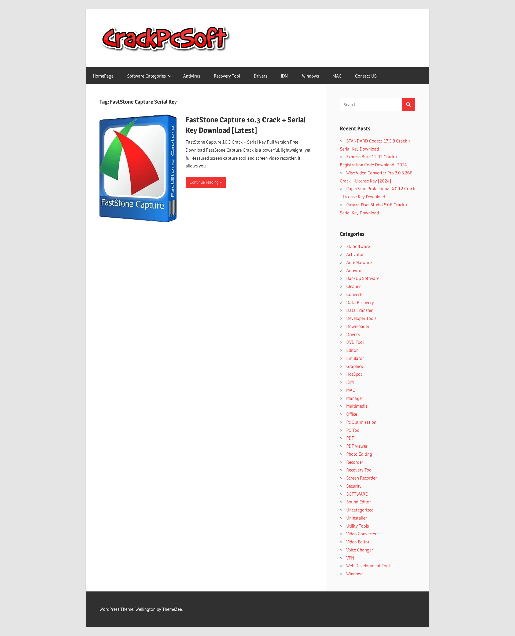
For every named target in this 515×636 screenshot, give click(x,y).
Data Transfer (359, 310)
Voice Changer (359, 550)
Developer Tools (361, 318)
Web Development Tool (368, 565)
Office (351, 414)
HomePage (103, 76)
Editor (352, 350)
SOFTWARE (357, 494)
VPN (350, 558)
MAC (337, 76)
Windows (310, 76)
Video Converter (361, 533)
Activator (355, 254)
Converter (355, 294)
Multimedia (357, 406)
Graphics (354, 366)
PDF (350, 438)
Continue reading (204, 182)
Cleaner (353, 286)
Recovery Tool (227, 76)
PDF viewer (356, 446)
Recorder (354, 462)
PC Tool (353, 430)
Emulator (355, 358)
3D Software (358, 246)
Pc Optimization (361, 422)
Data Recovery (360, 302)
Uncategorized (360, 510)
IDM (284, 76)
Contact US (366, 76)
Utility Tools (357, 526)
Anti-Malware (359, 262)
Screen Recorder (361, 478)
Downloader (357, 326)
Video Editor (357, 541)
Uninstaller (356, 518)
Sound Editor (358, 502)
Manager (354, 398)
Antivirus (191, 76)
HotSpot (354, 374)
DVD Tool (355, 342)
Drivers (260, 76)
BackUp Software (362, 278)
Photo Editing (359, 454)
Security (354, 486)
